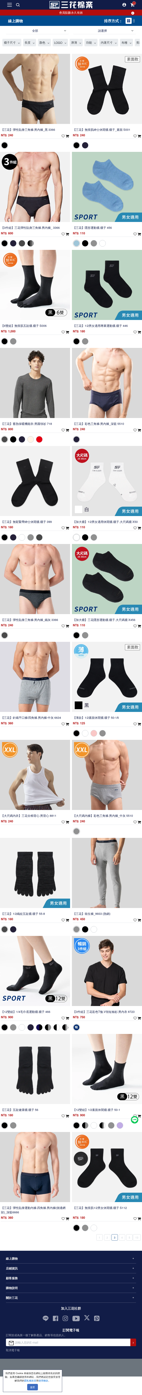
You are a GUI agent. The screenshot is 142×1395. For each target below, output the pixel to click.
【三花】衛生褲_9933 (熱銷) (91, 914)
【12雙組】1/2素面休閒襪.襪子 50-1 (96, 1110)
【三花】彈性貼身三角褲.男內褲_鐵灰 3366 (29, 620)
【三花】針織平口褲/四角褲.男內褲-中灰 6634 (31, 718)
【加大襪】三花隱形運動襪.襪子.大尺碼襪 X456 (104, 620)
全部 (35, 30)
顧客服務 (12, 1278)
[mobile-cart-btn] (132, 5)
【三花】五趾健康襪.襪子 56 (19, 1110)
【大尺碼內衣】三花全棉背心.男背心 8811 (28, 815)
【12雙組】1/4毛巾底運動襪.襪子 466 (25, 1012)
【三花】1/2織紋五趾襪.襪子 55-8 (23, 914)
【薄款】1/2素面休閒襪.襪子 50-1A (96, 718)
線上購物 (12, 1258)
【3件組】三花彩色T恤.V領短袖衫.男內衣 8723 (104, 1012)
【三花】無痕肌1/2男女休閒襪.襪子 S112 (100, 1208)
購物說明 (12, 1288)
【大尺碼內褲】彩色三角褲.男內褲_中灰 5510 (103, 815)
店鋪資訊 (12, 1268)
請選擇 (102, 30)
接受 (32, 1387)
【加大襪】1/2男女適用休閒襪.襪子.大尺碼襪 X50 (105, 522)
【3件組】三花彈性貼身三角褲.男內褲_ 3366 (30, 227)
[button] (124, 5)
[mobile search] (17, 5)
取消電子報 (13, 1350)
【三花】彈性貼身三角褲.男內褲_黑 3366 (28, 130)
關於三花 (12, 1297)
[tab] (129, 21)
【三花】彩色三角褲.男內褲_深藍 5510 (98, 424)
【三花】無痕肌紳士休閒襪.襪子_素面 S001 (101, 130)
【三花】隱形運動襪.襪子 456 (92, 227)
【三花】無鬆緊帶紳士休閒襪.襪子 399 (26, 522)
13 (136, 1237)
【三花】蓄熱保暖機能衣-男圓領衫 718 (26, 424)
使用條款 (43, 1380)
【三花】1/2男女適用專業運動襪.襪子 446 (100, 326)
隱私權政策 (30, 1380)
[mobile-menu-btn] (9, 5)
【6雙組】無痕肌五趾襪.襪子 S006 (24, 326)
